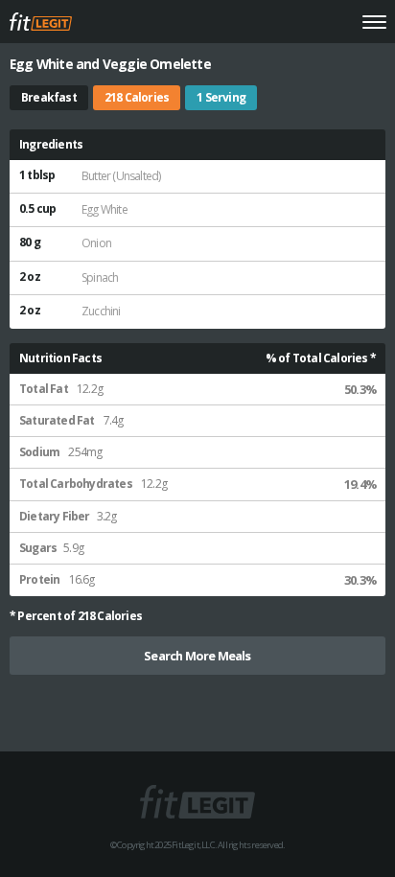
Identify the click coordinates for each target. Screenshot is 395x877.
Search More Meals (197, 655)
